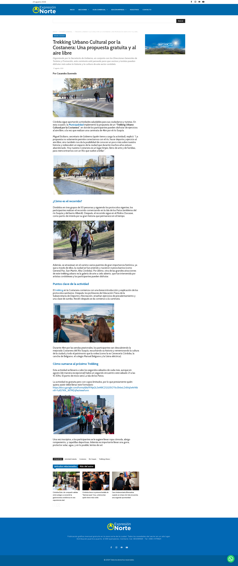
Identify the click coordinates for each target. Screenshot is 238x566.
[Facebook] (191, 2)
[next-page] (58, 505)
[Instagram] (195, 2)
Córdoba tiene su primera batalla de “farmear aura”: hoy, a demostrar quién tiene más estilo (95, 495)
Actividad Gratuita (71, 459)
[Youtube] (203, 2)
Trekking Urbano (104, 459)
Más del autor (86, 466)
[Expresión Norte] (48, 9)
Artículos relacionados (65, 466)
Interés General (65, 32)
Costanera (82, 459)
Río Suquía (92, 459)
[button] (231, 559)
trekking (59, 290)
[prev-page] (54, 505)
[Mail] (199, 2)
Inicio (55, 32)
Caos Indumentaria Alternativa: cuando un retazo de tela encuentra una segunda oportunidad (125, 495)
